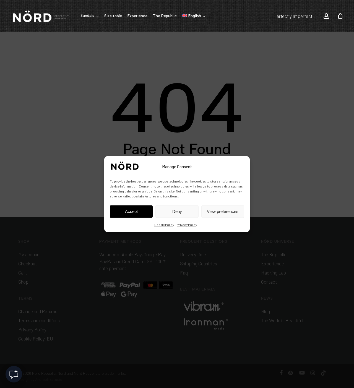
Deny (177, 211)
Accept (131, 211)
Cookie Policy (164, 224)
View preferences (222, 211)
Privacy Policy (187, 224)
